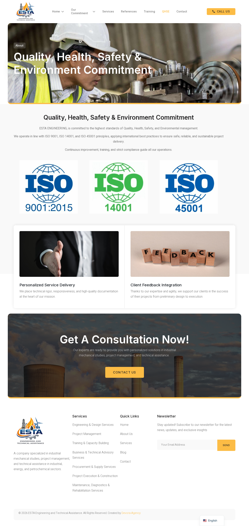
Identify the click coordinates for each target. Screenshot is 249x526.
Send (226, 445)
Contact (181, 11)
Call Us (223, 11)
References (129, 11)
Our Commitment (79, 11)
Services (108, 11)
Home (56, 11)
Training (149, 11)
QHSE (165, 11)
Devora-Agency (131, 513)
